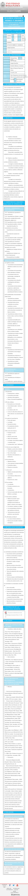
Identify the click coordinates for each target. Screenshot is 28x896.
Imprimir (20, 16)
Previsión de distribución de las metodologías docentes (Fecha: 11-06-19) (13, 615)
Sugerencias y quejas (16, 889)
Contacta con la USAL (4, 885)
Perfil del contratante (9, 889)
